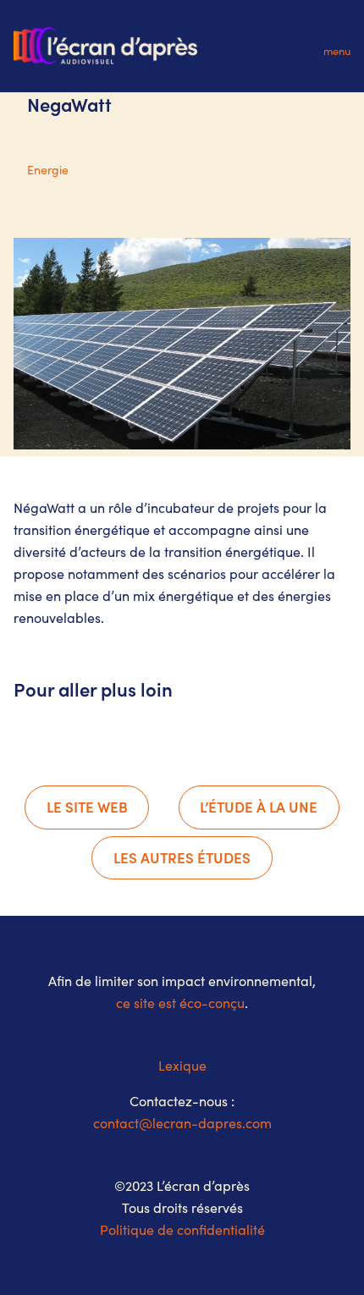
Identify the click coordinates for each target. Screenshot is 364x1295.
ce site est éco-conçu (180, 1002)
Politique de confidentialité (182, 1229)
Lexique (182, 1065)
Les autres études (182, 857)
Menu (336, 50)
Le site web (87, 806)
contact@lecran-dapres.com (182, 1123)
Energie (48, 170)
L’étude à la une (258, 806)
